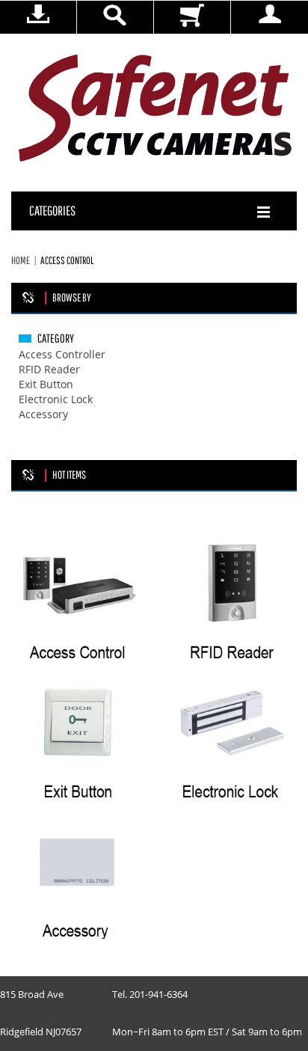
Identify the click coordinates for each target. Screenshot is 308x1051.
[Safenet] (156, 108)
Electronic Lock (56, 399)
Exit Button (46, 385)
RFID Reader (49, 370)
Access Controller (62, 355)
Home (20, 260)
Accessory (43, 414)
